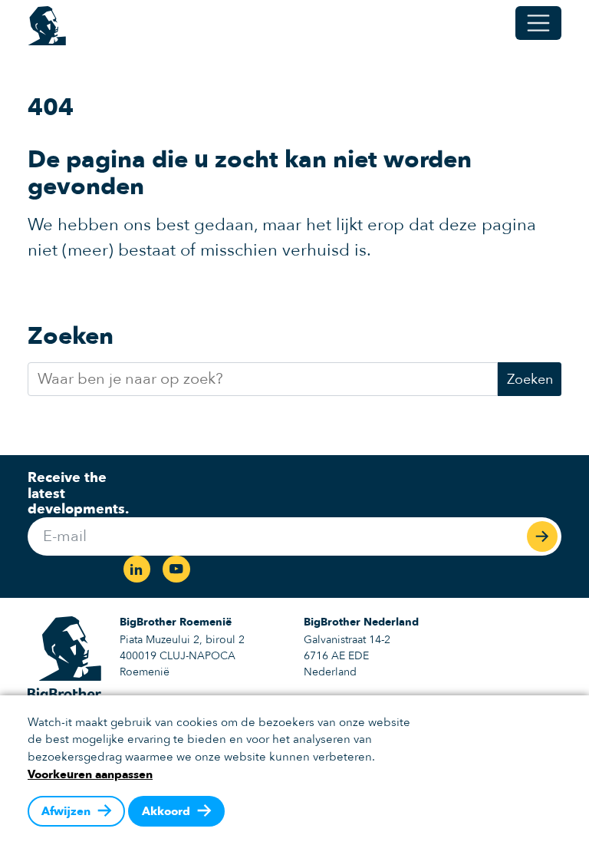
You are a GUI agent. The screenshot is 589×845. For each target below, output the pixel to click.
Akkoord (166, 811)
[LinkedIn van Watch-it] (135, 571)
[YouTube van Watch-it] (178, 571)
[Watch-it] (47, 22)
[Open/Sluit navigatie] (538, 23)
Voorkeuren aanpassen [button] (90, 774)
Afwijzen (65, 811)
